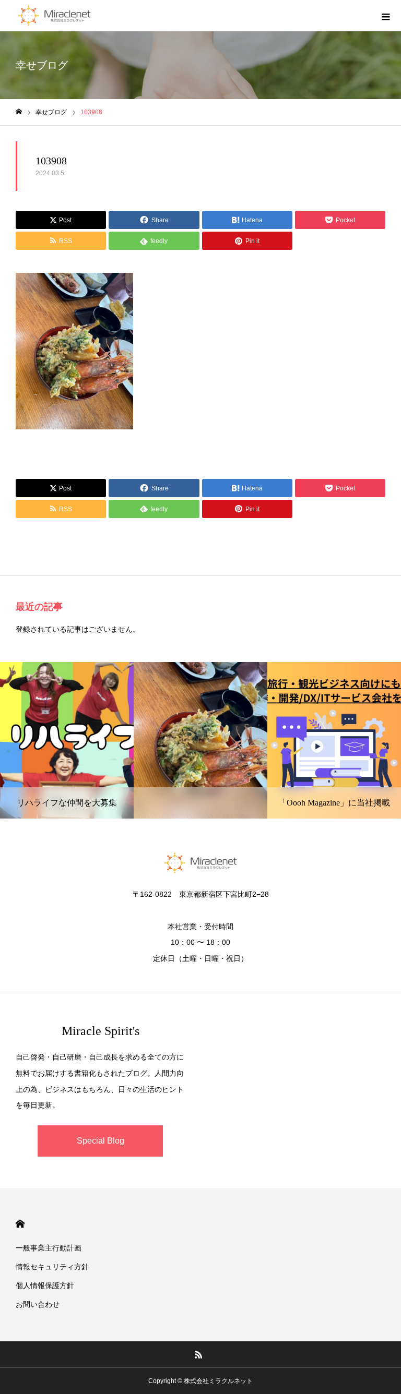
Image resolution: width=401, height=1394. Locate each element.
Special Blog (100, 1140)
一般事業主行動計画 (48, 1248)
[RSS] (199, 1354)
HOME (20, 1223)
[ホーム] (19, 112)
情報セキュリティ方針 (52, 1267)
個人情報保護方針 (45, 1285)
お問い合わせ (38, 1304)
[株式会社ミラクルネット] (54, 16)
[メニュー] (385, 15)
